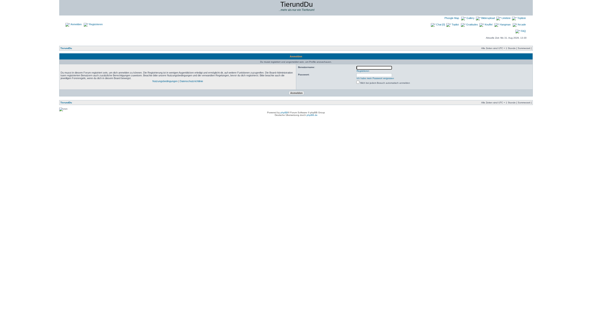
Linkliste (506, 18)
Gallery (470, 18)
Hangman (505, 24)
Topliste (521, 18)
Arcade (521, 24)
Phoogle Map (451, 18)
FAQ (523, 31)
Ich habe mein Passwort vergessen (375, 78)
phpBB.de (312, 115)
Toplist (455, 24)
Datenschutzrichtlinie (191, 81)
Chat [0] (440, 24)
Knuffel (488, 24)
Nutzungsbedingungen (165, 81)
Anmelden (76, 24)
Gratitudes (472, 24)
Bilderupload (488, 18)
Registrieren (95, 24)
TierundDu (66, 48)
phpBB (284, 112)
